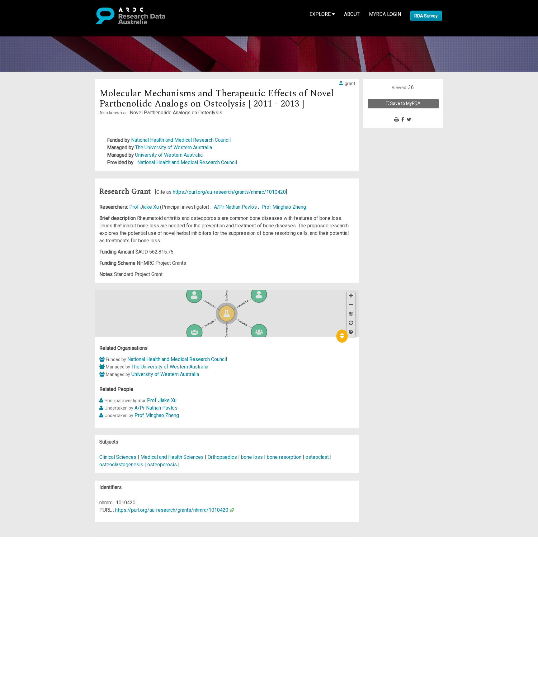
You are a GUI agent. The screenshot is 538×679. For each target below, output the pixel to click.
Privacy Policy (34, 604)
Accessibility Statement (45, 612)
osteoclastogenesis (121, 465)
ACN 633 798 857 (19, 623)
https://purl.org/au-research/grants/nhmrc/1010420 (229, 192)
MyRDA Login (385, 14)
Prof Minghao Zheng (284, 207)
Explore (320, 14)
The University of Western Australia (173, 147)
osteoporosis (162, 465)
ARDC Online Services (43, 578)
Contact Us (31, 556)
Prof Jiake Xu (144, 207)
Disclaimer (31, 563)
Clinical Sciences (118, 457)
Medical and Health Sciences (172, 457)
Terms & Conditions (40, 597)
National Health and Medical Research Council (181, 140)
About (352, 14)
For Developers (36, 571)
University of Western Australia (169, 155)
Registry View (34, 586)
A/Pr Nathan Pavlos (236, 207)
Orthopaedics (223, 457)
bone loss (252, 457)
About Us (29, 541)
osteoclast (317, 457)
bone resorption (284, 457)
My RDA (28, 548)
